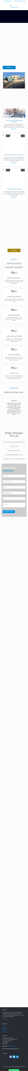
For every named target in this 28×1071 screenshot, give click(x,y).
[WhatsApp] (11, 3)
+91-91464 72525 (18, 459)
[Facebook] (13, 3)
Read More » (14, 129)
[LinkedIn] (17, 3)
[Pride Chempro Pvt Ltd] (14, 7)
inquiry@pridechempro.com (20, 1)
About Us (4, 1027)
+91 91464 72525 (7, 1)
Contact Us (4, 1031)
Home (3, 1026)
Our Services (5, 1029)
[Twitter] (15, 3)
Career (3, 1030)
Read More (4, 1019)
